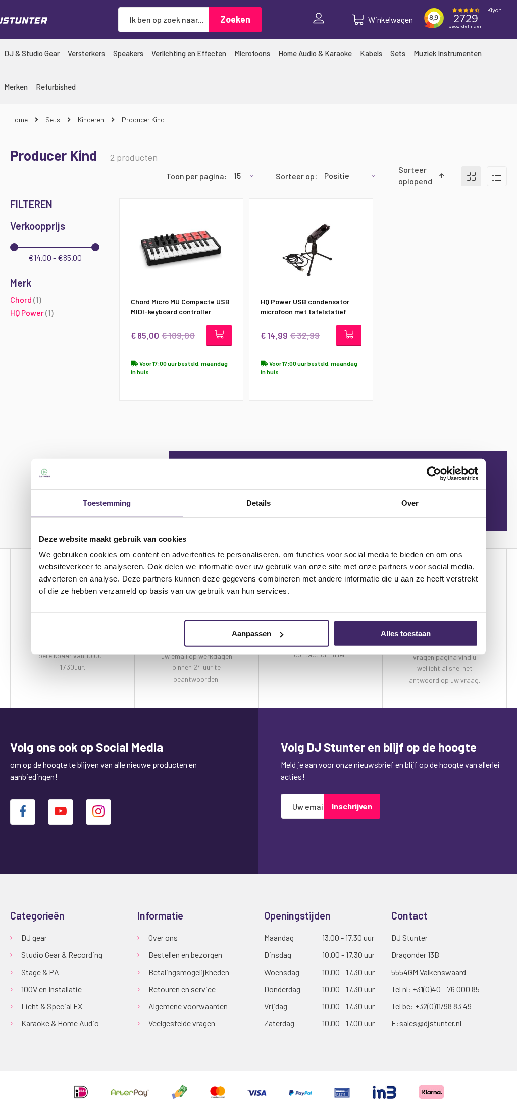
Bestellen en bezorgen (185, 954)
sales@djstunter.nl (430, 1023)
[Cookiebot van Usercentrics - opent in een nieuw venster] (434, 473)
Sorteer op (295, 175)
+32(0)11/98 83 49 (443, 1006)
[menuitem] (32, 53)
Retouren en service (182, 989)
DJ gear (34, 937)
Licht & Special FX (51, 1006)
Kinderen (92, 119)
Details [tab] (258, 502)
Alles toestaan (406, 633)
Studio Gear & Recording (61, 954)
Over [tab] (410, 502)
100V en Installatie (51, 989)
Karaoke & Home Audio (60, 1023)
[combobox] (163, 19)
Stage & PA (40, 972)
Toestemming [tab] (107, 502)
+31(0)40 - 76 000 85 (446, 989)
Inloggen (321, 19)
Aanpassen (251, 633)
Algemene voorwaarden (188, 1006)
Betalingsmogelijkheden (188, 972)
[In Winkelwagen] (219, 335)
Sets (53, 119)
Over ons (163, 937)
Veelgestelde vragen (181, 1023)
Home (19, 119)
